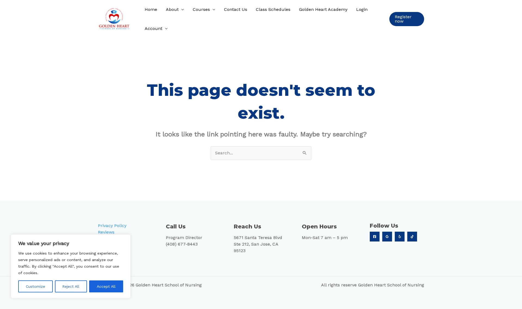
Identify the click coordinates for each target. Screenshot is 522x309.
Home (151, 9)
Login (362, 9)
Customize (35, 286)
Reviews (106, 232)
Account (153, 28)
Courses (201, 9)
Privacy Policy (112, 225)
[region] (70, 266)
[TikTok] (412, 236)
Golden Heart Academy (323, 9)
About (172, 9)
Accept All (106, 286)
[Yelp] (400, 236)
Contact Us (235, 9)
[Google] (387, 236)
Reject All (70, 286)
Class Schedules (273, 9)
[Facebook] (375, 236)
